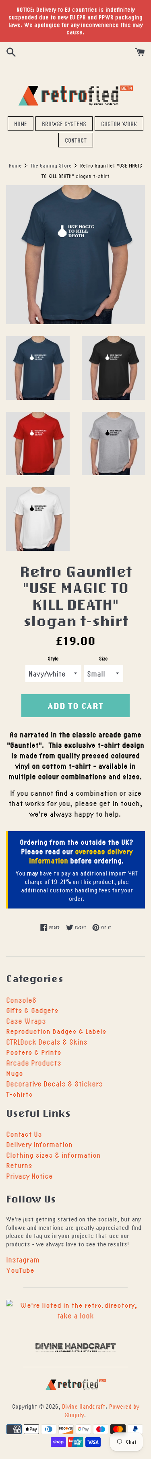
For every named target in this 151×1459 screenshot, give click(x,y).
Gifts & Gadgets (32, 1010)
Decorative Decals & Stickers (54, 1083)
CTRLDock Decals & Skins (46, 1041)
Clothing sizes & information (53, 1154)
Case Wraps (26, 1020)
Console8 (21, 999)
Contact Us (24, 1133)
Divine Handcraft (83, 1406)
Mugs (14, 1073)
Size (103, 659)
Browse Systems (64, 123)
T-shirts (19, 1094)
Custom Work (119, 123)
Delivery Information (39, 1144)
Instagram (22, 1259)
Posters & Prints (33, 1052)
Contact (76, 140)
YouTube (20, 1270)
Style (53, 659)
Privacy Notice (29, 1175)
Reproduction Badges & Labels (56, 1031)
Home (20, 123)
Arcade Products (33, 1062)
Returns (19, 1165)
